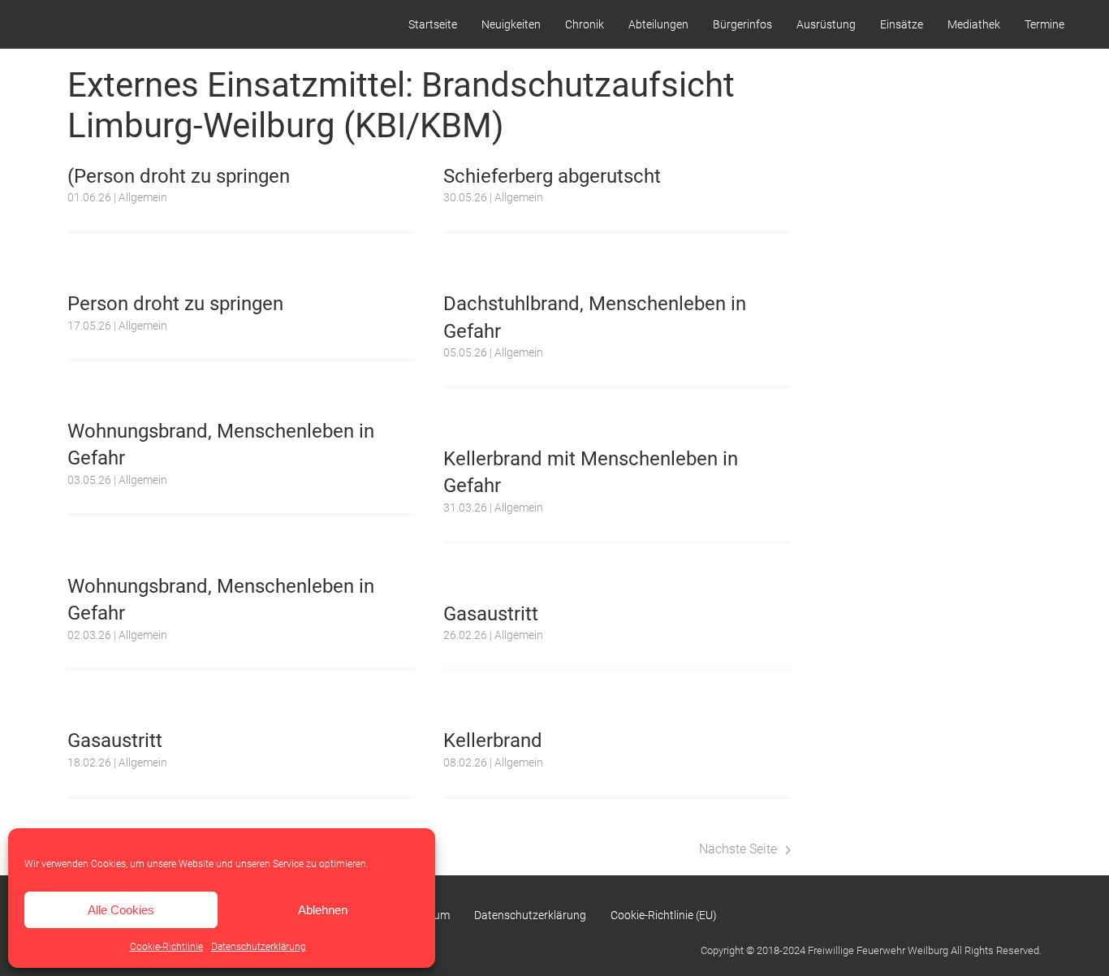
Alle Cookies (121, 910)
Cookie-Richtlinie (166, 946)
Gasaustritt (490, 613)
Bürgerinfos (742, 24)
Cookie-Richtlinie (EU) (664, 915)
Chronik (584, 24)
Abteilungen (658, 24)
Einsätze (901, 24)
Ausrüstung (826, 24)
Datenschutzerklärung (258, 946)
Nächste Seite (738, 849)
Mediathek (973, 24)
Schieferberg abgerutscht (552, 176)
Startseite (432, 24)
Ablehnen (322, 910)
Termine (1044, 24)
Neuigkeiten (511, 24)
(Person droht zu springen (178, 176)
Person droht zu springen (175, 303)
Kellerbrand (492, 740)
